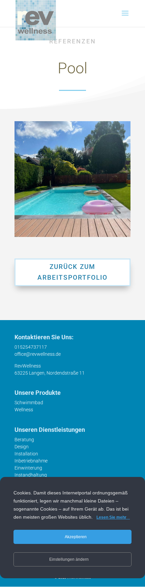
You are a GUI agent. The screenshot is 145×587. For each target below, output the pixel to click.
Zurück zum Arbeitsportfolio (72, 272)
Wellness (23, 409)
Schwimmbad (28, 402)
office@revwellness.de (37, 354)
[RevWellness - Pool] (72, 179)
